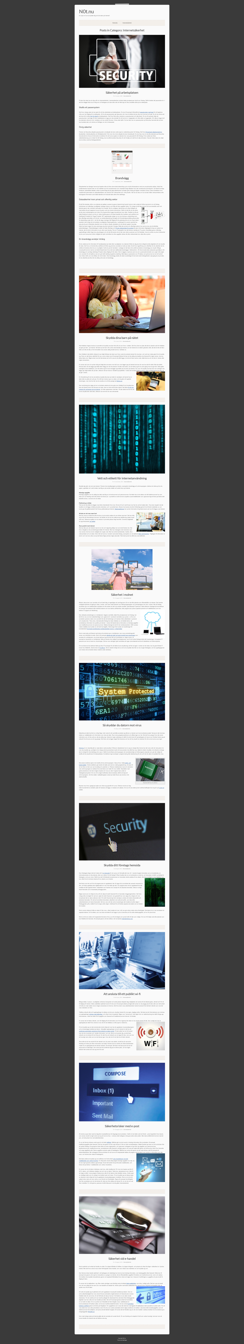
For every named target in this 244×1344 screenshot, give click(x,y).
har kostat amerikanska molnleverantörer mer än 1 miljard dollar (104, 629)
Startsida (114, 23)
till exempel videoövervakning (154, 132)
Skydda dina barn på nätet (122, 337)
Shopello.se (91, 1312)
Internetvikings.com (127, 919)
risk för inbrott (94, 116)
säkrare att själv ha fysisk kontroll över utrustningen (120, 635)
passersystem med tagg (146, 112)
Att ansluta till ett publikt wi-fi (122, 994)
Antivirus (81, 748)
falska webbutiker (131, 1283)
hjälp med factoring (143, 534)
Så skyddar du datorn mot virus (122, 725)
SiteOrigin (124, 1340)
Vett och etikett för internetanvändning (122, 478)
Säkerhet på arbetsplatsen (122, 92)
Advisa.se (119, 381)
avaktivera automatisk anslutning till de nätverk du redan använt (96, 1031)
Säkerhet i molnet (122, 594)
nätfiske (109, 1142)
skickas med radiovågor (95, 1014)
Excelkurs (102, 648)
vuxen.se (161, 788)
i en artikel (92, 521)
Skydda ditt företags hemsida (122, 865)
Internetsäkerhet (127, 23)
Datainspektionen (119, 509)
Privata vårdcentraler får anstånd (124, 228)
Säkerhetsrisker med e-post (122, 1126)
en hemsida (106, 873)
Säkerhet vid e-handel (122, 1258)
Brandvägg (122, 178)
